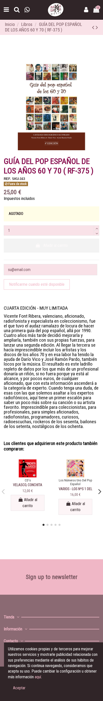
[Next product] (97, 27)
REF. (7, 179)
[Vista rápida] (28, 475)
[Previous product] (94, 27)
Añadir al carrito (55, 245)
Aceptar (19, 688)
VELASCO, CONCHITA (27, 485)
